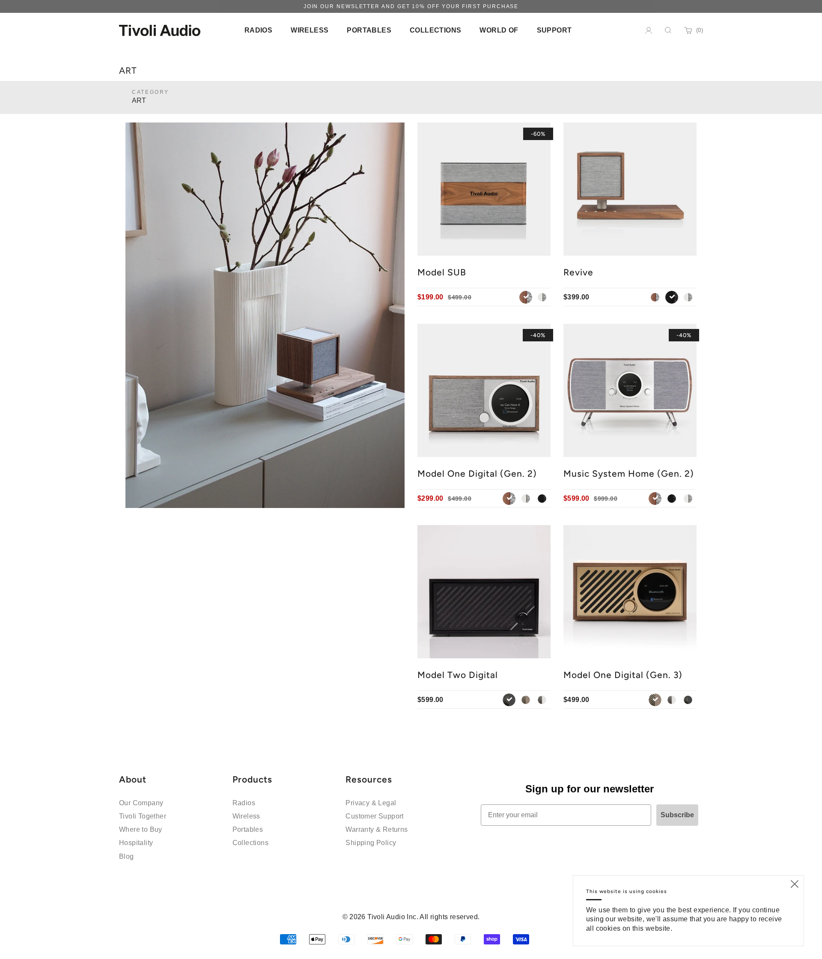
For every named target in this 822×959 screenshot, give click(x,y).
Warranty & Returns (376, 829)
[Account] (648, 30)
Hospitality (136, 842)
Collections (250, 842)
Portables (247, 829)
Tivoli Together (142, 816)
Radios (243, 803)
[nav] (258, 30)
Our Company (141, 803)
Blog (126, 856)
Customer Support (374, 816)
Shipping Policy (370, 842)
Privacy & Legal (370, 803)
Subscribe (677, 815)
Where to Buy (140, 829)
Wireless (246, 816)
